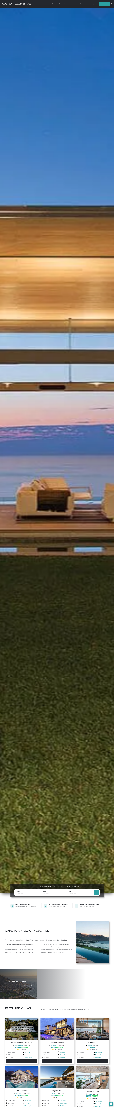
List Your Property (91, 4)
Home (54, 4)
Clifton (90, 1045)
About (81, 4)
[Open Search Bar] (112, 3)
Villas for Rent (62, 4)
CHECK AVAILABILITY (21, 1060)
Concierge (74, 4)
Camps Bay (54, 1045)
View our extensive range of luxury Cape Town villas (19, 986)
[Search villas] (96, 892)
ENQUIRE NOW (104, 3)
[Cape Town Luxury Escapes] (17, 4)
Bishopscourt (19, 1045)
